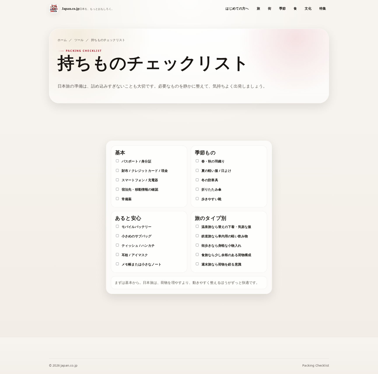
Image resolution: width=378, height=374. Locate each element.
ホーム (62, 40)
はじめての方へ (237, 8)
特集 (322, 8)
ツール (79, 40)
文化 (308, 8)
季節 (282, 8)
